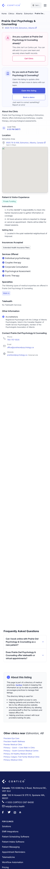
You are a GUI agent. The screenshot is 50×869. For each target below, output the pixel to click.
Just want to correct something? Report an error (25, 103)
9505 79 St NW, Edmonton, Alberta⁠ (19, 28)
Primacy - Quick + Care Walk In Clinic (19, 747)
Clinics (11, 13)
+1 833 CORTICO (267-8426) (19, 802)
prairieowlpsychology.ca (22, 355)
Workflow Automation (12, 862)
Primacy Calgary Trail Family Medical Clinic (21, 757)
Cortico (19, 685)
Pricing (5, 867)
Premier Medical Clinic (13, 744)
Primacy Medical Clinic (13, 760)
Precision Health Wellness (14, 741)
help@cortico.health (14, 806)
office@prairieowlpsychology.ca (20, 347)
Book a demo (29, 97)
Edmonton (28, 13)
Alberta (19, 13)
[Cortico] (11, 5)
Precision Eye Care (11, 738)
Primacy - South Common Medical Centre (21, 751)
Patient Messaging (11, 847)
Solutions (6, 826)
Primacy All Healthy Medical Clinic (18, 754)
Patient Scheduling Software (15, 836)
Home (4, 13)
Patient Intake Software (13, 841)
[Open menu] (45, 5)
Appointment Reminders (13, 852)
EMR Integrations (10, 831)
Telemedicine (8, 857)
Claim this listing (28, 91)
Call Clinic (28, 58)
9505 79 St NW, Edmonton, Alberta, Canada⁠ (24, 143)
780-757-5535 (13, 340)
